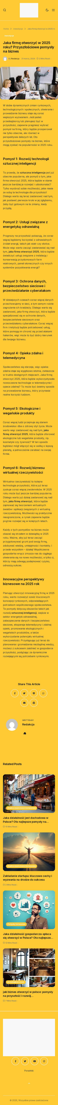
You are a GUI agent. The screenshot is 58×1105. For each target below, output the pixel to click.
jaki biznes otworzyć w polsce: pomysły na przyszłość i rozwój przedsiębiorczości (28, 994)
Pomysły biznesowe (16, 924)
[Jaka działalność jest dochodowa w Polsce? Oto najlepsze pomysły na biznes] (29, 793)
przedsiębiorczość (15, 982)
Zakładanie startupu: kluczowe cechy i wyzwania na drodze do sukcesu (27, 877)
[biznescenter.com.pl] (29, 10)
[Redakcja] (5, 58)
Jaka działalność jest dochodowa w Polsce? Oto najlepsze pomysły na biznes (25, 820)
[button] (4, 10)
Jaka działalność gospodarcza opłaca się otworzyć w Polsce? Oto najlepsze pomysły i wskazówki (27, 936)
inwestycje (18, 29)
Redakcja (15, 58)
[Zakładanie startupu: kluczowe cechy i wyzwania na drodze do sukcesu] (29, 851)
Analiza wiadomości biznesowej (21, 808)
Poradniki (29, 1070)
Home (6, 29)
